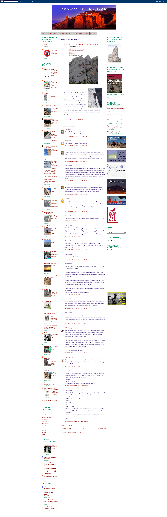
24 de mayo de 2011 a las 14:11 (76, 250)
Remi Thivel (45, 426)
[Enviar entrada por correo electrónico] (65, 119)
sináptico (46, 487)
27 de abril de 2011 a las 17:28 (76, 146)
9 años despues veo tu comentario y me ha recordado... (116, 109)
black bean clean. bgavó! (49, 384)
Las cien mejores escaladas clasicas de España (51, 276)
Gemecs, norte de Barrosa (54, 95)
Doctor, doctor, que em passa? (53, 373)
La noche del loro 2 (49, 69)
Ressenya (44, 428)
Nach (66, 129)
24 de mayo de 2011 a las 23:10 (76, 308)
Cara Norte (44, 421)
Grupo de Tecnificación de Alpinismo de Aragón (51, 326)
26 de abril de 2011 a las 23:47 (76, 136)
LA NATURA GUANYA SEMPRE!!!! (54, 110)
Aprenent (46, 370)
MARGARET (47, 495)
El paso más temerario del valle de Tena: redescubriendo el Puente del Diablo (54, 204)
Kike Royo (67, 328)
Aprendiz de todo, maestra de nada (51, 226)
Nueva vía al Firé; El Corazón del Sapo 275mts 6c (54, 318)
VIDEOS (87, 33)
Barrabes (44, 434)
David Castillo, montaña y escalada (50, 401)
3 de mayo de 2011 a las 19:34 (75, 221)
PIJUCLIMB (47, 289)
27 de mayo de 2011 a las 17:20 (76, 353)
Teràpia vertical (48, 81)
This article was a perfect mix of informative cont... (115, 115)
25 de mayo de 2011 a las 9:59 (75, 323)
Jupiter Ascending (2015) (49, 328)
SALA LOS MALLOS (49, 445)
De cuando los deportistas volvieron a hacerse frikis (54, 349)
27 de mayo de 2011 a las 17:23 (76, 366)
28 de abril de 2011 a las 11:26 (76, 194)
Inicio (84, 428)
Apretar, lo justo (48, 301)
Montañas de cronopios (50, 263)
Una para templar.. (53, 241)
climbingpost (47, 49)
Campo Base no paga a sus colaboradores (54, 51)
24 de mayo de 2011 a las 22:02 (76, 295)
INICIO (43, 33)
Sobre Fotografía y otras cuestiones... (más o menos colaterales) (50, 508)
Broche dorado (47, 458)
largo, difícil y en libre (49, 388)
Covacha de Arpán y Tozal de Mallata (54, 254)
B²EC (45, 45)
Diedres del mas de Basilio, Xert (54, 189)
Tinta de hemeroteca (49, 500)
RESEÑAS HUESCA (52, 33)
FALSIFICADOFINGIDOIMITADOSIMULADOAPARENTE (54, 393)
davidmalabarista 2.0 (49, 119)
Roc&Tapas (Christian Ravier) (49, 413)
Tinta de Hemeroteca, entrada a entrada (51, 501)
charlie (67, 140)
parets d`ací (47, 187)
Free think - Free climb (50, 251)
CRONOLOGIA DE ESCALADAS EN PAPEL (54, 85)
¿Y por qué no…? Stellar (49, 488)
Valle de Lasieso (77, 119)
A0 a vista (46, 199)
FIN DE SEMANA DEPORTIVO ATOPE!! (54, 362)
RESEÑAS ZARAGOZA (65, 33)
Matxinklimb (45, 423)
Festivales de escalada (54, 447)
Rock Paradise (47, 239)
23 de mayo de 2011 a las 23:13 (76, 236)
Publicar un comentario (66, 425)
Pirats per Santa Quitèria (54, 149)
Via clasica (44, 419)
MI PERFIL (93, 33)
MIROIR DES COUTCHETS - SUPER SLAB (54, 73)
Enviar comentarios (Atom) (74, 432)
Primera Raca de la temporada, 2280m (54, 231)
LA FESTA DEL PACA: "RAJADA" (50, 106)
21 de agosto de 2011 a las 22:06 (77, 386)
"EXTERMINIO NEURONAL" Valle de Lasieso (81, 44)
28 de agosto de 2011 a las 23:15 (77, 421)
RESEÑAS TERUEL (78, 33)
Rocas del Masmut (46, 415)
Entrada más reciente (66, 428)
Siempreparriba (48, 383)
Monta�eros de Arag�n (50, 471)
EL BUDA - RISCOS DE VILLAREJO (54, 216)
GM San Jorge (47, 473)
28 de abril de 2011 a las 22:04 (76, 211)
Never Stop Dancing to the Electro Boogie (50, 146)
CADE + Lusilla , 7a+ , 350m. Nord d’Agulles (54, 293)
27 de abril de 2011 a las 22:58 (76, 161)
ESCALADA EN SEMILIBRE (48, 357)
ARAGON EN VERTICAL (84, 8)
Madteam (44, 432)
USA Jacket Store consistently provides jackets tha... (114, 121)
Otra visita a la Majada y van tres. (54, 122)
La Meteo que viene (49, 160)
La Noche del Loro (46, 417)
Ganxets (46, 93)
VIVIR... (53, 265)
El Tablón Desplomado (50, 457)
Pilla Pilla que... (48, 333)
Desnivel (44, 430)
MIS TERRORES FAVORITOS (48, 213)
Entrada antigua (102, 428)
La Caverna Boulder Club (50, 476)
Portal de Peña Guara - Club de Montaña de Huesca (50, 464)
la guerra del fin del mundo (49, 493)
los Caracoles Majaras (49, 131)
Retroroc (46, 345)
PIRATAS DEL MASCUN (50, 313)
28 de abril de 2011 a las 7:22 (76, 180)
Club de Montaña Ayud (50, 468)
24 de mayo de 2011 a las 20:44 (76, 259)
